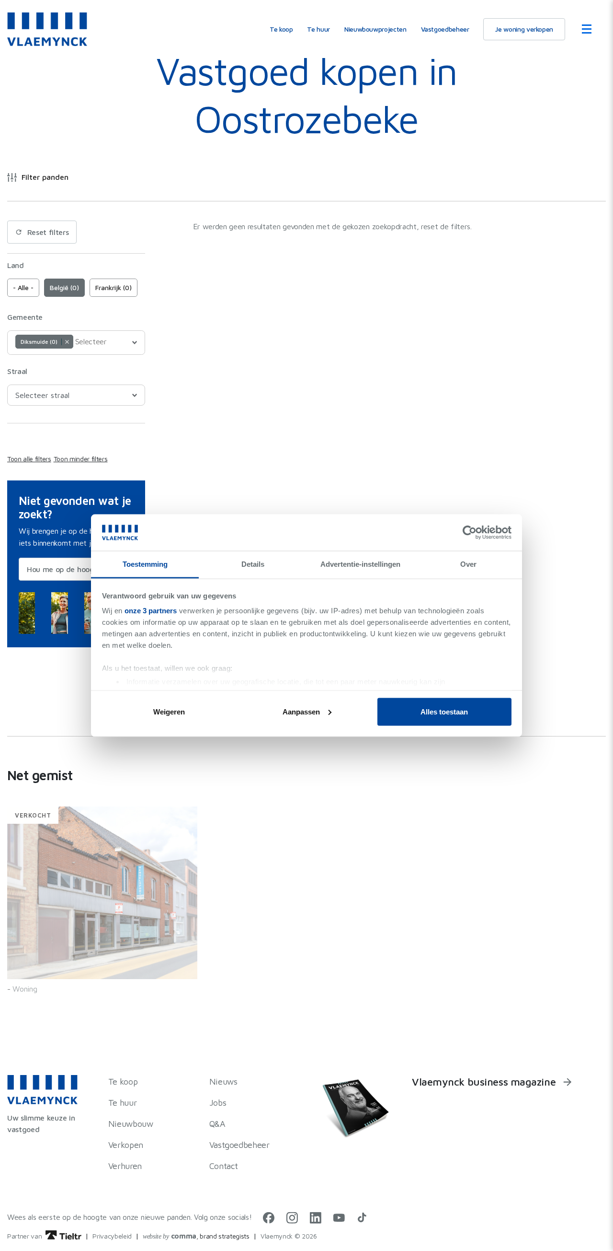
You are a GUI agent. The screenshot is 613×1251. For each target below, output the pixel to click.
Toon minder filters (81, 459)
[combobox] (76, 342)
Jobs (218, 1103)
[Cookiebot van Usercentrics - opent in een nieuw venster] (469, 532)
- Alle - (23, 287)
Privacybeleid (112, 1236)
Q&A (217, 1124)
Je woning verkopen (524, 29)
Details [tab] (252, 564)
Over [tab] (468, 564)
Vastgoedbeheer (445, 29)
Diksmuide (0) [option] (36, 341)
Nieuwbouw (130, 1124)
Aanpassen (301, 711)
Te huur (318, 29)
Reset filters (48, 232)
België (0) (64, 287)
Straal (17, 371)
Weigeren (169, 711)
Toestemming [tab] (145, 564)
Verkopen (125, 1145)
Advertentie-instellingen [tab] (360, 564)
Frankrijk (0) (113, 287)
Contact (223, 1166)
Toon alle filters (29, 459)
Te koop (281, 29)
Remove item (66, 342)
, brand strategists (196, 1236)
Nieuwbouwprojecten (375, 29)
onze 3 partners (151, 611)
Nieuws (223, 1081)
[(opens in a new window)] (268, 1220)
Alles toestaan (444, 711)
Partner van (25, 1236)
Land (15, 265)
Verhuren (125, 1166)
